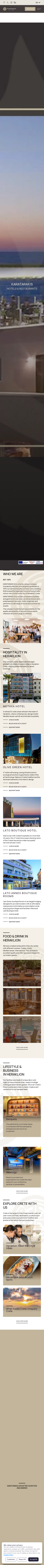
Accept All (33, 1559)
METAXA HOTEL (14, 706)
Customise (11, 1559)
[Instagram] (11, 3)
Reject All (22, 1559)
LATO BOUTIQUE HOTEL (20, 830)
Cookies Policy (8, 1555)
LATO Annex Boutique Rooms (20, 895)
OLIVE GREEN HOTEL (17, 767)
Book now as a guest (18, 723)
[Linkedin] (15, 2)
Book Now (30, 9)
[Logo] (9, 9)
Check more (14, 720)
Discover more (22, 1047)
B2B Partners (14, 727)
